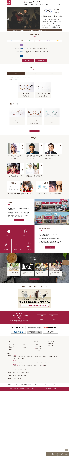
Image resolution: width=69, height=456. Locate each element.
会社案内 (9, 384)
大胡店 (14, 358)
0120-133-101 (32, 388)
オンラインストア (57, 4)
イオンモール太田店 (21, 365)
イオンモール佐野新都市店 (18, 378)
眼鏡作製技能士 (38, 348)
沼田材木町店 (19, 369)
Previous (8, 19)
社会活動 (29, 40)
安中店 (49, 362)
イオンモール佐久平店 (22, 375)
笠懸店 (45, 365)
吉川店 (23, 372)
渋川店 (14, 369)
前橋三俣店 (55, 356)
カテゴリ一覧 (11, 344)
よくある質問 (51, 343)
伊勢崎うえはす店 (30, 356)
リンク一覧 (44, 384)
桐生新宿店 (40, 365)
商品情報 (48, 40)
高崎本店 (14, 362)
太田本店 (14, 365)
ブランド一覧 (11, 346)
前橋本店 (50, 356)
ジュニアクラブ (38, 346)
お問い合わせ (36, 384)
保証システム (38, 344)
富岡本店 (33, 362)
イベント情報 (20, 40)
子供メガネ (25, 347)
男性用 (10, 347)
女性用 (10, 349)
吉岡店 (23, 358)
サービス (36, 341)
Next (61, 19)
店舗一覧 (18, 219)
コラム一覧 (34, 278)
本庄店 (18, 372)
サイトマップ (50, 384)
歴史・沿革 (53, 315)
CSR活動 (41, 319)
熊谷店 (14, 372)
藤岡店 (45, 362)
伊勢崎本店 (15, 356)
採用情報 (57, 40)
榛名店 (29, 362)
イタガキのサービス (39, 4)
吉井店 (25, 362)
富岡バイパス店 (39, 362)
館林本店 (35, 365)
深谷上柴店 (27, 372)
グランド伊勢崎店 (22, 356)
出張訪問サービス (39, 350)
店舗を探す (25, 4)
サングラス (25, 349)
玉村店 (18, 358)
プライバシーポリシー (57, 384)
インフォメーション (52, 345)
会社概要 (41, 315)
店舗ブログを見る (41, 60)
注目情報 (39, 40)
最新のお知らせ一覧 (27, 60)
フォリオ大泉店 (29, 365)
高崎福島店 (20, 362)
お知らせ (11, 40)
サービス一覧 (50, 247)
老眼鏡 (24, 344)
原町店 (25, 369)
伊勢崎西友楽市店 (38, 356)
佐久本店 (14, 375)
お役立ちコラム (49, 4)
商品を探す (31, 4)
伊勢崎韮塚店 (44, 356)
